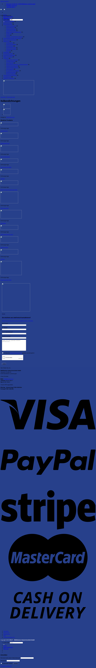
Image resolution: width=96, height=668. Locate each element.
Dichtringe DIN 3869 (6, 167)
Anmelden (16, 663)
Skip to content (5, 1)
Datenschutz (6, 634)
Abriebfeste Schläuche (12, 60)
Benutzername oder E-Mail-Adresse (10, 658)
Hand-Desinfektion (11, 44)
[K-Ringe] (6, 108)
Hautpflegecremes (11, 47)
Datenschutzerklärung (16, 353)
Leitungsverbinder (11, 30)
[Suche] (3, 644)
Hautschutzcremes (11, 49)
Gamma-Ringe (4, 247)
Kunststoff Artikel (8, 53)
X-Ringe (3, 259)
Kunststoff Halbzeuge (9, 55)
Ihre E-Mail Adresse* (7, 332)
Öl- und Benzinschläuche (12, 70)
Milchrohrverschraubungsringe (9, 190)
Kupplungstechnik (11, 29)
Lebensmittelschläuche (12, 67)
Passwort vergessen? (6, 666)
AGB (4, 636)
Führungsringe (5, 208)
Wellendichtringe (5, 143)
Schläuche (8, 33)
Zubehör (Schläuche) (8, 78)
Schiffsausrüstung (11, 72)
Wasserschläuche (10, 74)
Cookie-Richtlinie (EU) (9, 637)
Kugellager (6, 52)
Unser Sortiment (8, 16)
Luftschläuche (10, 69)
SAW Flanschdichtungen (7, 234)
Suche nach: (6, 642)
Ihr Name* (5, 327)
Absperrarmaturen (11, 26)
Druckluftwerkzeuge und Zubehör (12, 38)
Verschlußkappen (5, 157)
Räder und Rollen (7, 57)
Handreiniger (9, 46)
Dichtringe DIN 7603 (6, 280)
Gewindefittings (10, 27)
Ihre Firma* (5, 323)
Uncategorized (7, 77)
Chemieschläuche (10, 61)
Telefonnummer (6, 336)
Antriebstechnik (7, 18)
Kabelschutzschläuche (12, 66)
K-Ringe (3, 178)
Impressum (6, 632)
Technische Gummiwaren (10, 75)
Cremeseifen (9, 43)
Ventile (8, 35)
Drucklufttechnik (7, 24)
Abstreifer (3, 223)
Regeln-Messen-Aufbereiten (13, 32)
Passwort (3, 660)
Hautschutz (6, 41)
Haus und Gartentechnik (9, 40)
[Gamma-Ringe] (6, 114)
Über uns (5, 649)
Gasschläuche (9, 63)
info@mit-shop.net (8, 379)
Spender (8, 50)
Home (5, 646)
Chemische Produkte (8, 21)
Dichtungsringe (7, 23)
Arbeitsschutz (7, 20)
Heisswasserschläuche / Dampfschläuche (17, 64)
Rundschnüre (4, 131)
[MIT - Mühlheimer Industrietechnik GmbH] (4, 10)
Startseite (3, 97)
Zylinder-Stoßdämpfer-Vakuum (14, 37)
